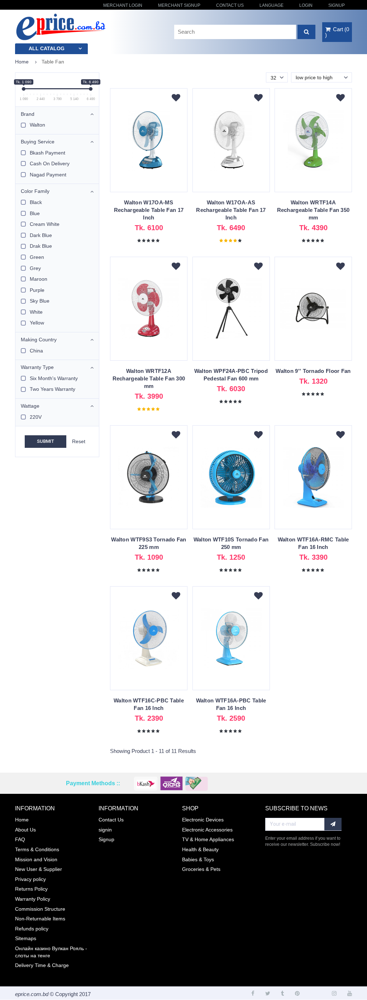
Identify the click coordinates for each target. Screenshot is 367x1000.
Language (271, 5)
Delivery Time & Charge (42, 965)
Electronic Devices (203, 820)
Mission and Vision (36, 859)
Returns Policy (31, 889)
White (36, 312)
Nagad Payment (48, 174)
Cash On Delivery (50, 163)
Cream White (44, 224)
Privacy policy (30, 879)
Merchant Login (122, 5)
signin (105, 830)
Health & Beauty (200, 849)
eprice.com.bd (31, 994)
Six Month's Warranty (54, 378)
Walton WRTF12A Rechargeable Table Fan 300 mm (149, 378)
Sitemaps (25, 938)
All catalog (47, 48)
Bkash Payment (47, 153)
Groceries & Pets (201, 869)
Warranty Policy (32, 899)
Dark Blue (41, 235)
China (36, 351)
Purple (37, 290)
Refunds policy (31, 929)
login (306, 5)
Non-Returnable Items (40, 918)
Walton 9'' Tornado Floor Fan (313, 371)
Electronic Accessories (207, 830)
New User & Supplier (38, 869)
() (337, 32)
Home (22, 62)
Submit (45, 441)
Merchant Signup (179, 5)
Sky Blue (39, 301)
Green (37, 257)
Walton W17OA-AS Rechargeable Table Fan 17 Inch (231, 210)
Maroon (38, 279)
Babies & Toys (198, 859)
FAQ (20, 839)
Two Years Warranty (52, 389)
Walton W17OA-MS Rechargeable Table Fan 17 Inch (149, 210)
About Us (25, 830)
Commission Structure (40, 909)
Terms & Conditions (37, 849)
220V (36, 417)
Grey (35, 268)
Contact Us (230, 5)
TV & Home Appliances (208, 839)
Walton (37, 125)
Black (36, 202)
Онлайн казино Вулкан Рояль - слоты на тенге (51, 952)
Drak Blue (41, 246)
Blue (35, 213)
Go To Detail (148, 143)
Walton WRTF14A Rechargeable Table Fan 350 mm (313, 210)
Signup (336, 5)
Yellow (37, 323)
